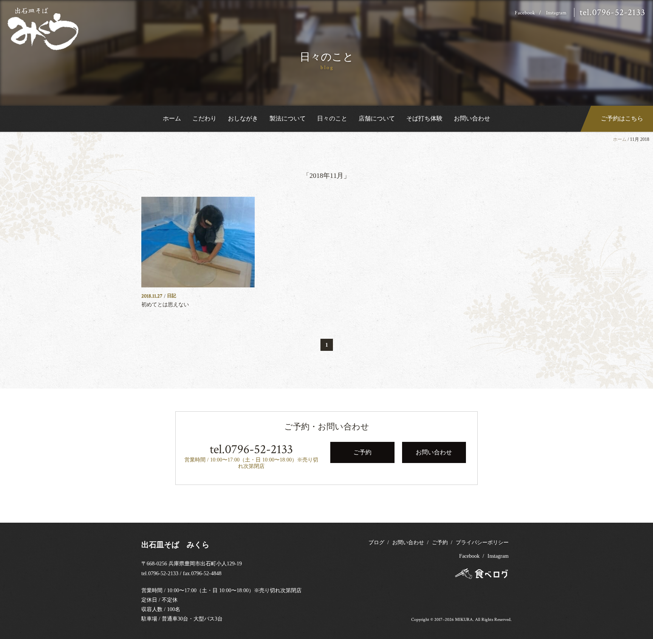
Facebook (525, 12)
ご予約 (440, 542)
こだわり (204, 118)
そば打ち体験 (424, 118)
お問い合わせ (472, 118)
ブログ (376, 542)
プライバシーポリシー (482, 542)
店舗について (377, 118)
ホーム (172, 118)
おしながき (243, 118)
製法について (287, 118)
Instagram (556, 12)
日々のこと (332, 118)
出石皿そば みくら (175, 544)
